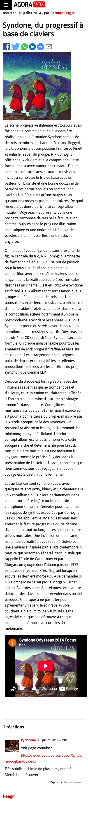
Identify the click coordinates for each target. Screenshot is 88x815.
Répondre (56, 782)
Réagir (9, 796)
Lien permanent (72, 782)
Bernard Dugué (62, 13)
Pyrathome (29, 740)
